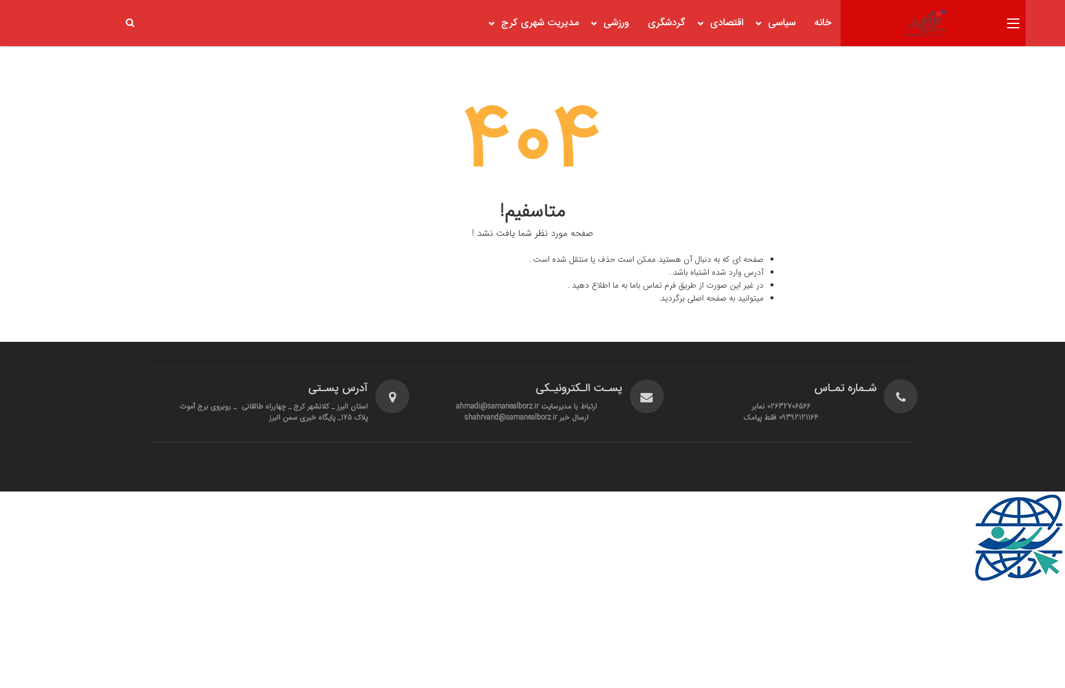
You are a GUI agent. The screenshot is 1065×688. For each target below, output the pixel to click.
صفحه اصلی (707, 298)
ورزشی (616, 23)
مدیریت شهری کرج (540, 23)
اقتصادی (726, 23)
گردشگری (666, 23)
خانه (822, 23)
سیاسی (782, 23)
